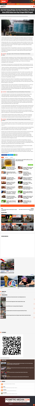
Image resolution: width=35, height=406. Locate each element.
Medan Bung (11, 157)
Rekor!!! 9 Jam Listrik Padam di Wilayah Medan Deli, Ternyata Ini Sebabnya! (6, 220)
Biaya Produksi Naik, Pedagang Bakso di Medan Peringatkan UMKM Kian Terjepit (15, 301)
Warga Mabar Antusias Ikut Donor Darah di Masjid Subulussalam (17, 221)
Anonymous (4, 389)
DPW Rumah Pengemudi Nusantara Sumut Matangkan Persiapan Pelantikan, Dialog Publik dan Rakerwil (18, 315)
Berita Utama (6, 157)
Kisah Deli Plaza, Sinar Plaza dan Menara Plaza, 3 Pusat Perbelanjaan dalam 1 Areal (16, 297)
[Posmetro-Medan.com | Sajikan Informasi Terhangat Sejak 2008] (17, 402)
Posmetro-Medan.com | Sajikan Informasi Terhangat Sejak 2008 (19, 404)
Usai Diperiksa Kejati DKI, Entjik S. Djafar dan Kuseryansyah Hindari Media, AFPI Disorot (16, 310)
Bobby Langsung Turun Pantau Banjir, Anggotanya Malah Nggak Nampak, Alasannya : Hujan (28, 229)
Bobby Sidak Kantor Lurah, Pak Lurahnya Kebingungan (28, 221)
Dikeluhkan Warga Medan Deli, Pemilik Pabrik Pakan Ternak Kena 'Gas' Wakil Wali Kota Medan (17, 229)
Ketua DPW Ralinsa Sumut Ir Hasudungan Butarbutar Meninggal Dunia (14, 306)
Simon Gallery (5, 392)
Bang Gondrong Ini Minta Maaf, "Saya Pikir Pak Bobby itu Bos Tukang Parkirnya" (6, 229)
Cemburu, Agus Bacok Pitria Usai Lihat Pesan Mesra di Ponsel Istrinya (18, 91)
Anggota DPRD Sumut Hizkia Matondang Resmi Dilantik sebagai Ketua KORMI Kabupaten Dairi (18, 376)
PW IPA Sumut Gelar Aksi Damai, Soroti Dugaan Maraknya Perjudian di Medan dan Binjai (17, 372)
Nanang (4, 386)
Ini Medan (25, 215)
